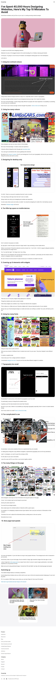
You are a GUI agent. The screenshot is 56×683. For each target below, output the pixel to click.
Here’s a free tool (36, 105)
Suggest (3, 661)
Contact (3, 669)
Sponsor (3, 664)
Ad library (3, 651)
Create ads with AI (5, 648)
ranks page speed (14, 562)
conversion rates (26, 149)
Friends (2, 666)
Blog (2, 639)
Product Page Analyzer (6, 653)
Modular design (10, 204)
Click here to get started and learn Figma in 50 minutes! (13, 581)
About (2, 659)
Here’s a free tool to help (20, 410)
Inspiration (3, 634)
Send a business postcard (6, 643)
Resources (3, 636)
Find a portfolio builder (6, 641)
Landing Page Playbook (6, 646)
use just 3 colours (12, 154)
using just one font (11, 360)
